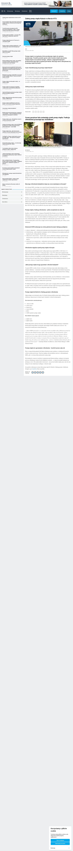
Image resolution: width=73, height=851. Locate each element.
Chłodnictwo (24, 11)
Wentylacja (17, 11)
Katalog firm (54, 11)
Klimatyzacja (10, 11)
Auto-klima (30, 11)
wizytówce (34, 369)
